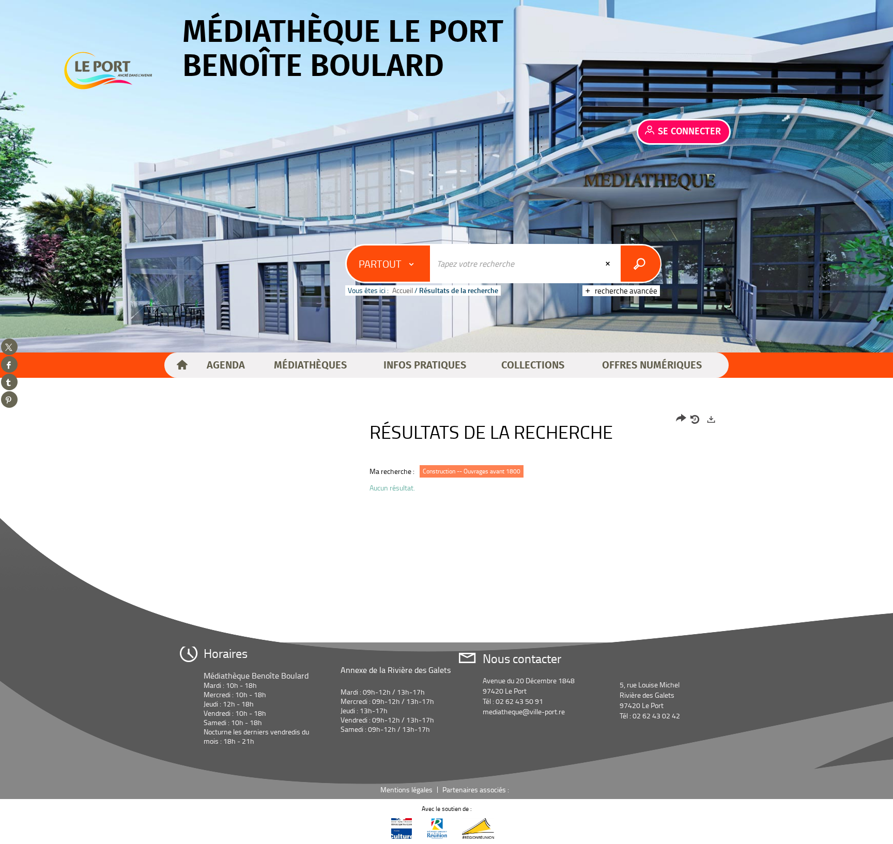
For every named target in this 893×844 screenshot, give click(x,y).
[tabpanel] (446, 456)
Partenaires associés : (476, 789)
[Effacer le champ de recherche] (608, 263)
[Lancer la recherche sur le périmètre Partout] (640, 263)
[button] (226, 365)
